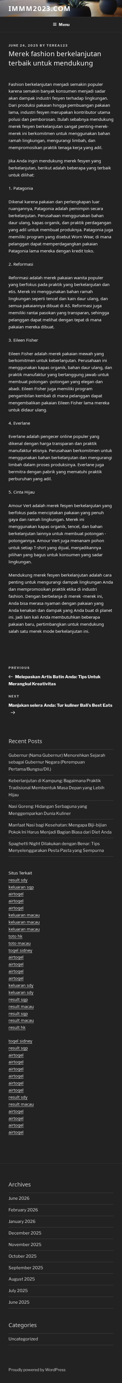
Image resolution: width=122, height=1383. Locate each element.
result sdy (18, 880)
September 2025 (26, 1267)
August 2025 (22, 1279)
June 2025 (19, 1302)
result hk (17, 1027)
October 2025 (23, 1256)
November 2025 (25, 1244)
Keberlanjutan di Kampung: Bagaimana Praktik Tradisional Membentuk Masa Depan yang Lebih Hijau (56, 787)
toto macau (20, 943)
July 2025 (18, 1290)
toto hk (15, 936)
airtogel (16, 893)
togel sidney (20, 950)
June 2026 (19, 1198)
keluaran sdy (21, 985)
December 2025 (25, 1233)
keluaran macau (24, 915)
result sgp (18, 999)
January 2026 (22, 1221)
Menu (64, 24)
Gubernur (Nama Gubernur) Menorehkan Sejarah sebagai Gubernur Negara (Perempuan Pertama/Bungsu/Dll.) (57, 762)
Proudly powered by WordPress (37, 1369)
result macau (21, 1006)
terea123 (57, 45)
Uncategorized (23, 1338)
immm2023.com (40, 8)
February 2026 (23, 1209)
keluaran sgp (21, 887)
